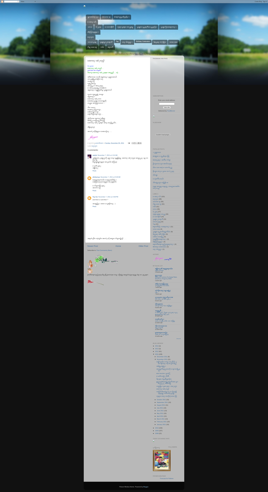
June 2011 (160, 410)
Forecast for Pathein (166, 478)
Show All (179, 338)
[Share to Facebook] (139, 143)
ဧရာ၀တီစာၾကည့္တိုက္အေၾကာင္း (163, 244)
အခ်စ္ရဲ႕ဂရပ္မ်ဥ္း (161, 366)
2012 (157, 351)
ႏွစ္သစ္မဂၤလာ (157, 152)
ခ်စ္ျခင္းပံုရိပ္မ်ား (160, 42)
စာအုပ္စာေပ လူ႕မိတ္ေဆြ (161, 156)
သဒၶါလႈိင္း (159, 319)
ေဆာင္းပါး (91, 22)
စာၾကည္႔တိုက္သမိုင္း (121, 17)
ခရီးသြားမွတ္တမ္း (93, 32)
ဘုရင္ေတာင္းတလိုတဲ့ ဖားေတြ (166, 396)
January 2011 (161, 424)
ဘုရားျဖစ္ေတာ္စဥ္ (159, 214)
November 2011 (162, 359)
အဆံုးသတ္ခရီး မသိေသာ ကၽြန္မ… (165, 321)
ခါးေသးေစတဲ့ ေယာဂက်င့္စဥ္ (162, 167)
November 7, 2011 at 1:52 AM (107, 155)
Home (118, 246)
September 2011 (162, 402)
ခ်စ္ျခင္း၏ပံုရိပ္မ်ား (159, 234)
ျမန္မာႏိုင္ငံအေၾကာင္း (168, 27)
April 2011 (160, 416)
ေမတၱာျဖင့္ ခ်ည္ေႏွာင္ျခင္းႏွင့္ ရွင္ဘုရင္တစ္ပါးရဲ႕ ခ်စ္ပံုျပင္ (166, 313)
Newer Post (92, 246)
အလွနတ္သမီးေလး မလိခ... (162, 285)
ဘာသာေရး (106, 17)
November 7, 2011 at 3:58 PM (108, 197)
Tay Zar (95, 197)
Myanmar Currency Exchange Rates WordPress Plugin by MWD (166, 278)
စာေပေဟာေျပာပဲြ (163, 373)
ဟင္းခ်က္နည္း (127, 42)
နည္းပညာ (158, 275)
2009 (157, 430)
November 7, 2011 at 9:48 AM (110, 177)
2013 (157, 348)
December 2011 (162, 356)
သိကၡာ (155, 175)
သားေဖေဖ (173, 42)
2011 (157, 354)
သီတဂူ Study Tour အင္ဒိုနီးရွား (163, 306)
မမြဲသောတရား (159, 270)
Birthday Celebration (143, 41)
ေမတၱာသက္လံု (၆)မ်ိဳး (162, 376)
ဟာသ (90, 27)
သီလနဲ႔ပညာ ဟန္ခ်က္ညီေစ (160, 182)
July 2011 (160, 408)
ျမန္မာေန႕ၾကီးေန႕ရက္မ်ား (147, 27)
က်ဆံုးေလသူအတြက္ (162, 334)
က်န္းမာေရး (92, 47)
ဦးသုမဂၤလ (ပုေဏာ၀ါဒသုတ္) (162, 164)
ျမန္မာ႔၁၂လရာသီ (106, 42)
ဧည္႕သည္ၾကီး (159, 327)
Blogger (145, 487)
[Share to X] (137, 143)
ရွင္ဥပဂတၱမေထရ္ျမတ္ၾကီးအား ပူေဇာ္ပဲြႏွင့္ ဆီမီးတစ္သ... (167, 382)
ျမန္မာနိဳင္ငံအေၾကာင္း (160, 239)
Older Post (143, 246)
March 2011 (161, 419)
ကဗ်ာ (102, 47)
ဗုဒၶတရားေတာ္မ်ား (161, 332)
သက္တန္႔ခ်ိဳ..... (159, 311)
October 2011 (161, 399)
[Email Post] (128, 143)
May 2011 (160, 413)
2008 (157, 433)
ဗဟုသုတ (90, 37)
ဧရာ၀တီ (110, 47)
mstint (95, 155)
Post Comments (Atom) (104, 250)
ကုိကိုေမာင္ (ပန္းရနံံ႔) (163, 290)
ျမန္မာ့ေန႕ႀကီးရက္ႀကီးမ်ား (161, 231)
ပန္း (156, 292)
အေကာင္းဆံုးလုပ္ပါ (162, 389)
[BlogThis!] (135, 143)
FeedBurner (171, 111)
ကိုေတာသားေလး (161, 326)
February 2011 (162, 421)
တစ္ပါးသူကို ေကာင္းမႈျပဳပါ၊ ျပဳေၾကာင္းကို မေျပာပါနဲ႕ (166, 362)
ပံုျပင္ (98, 27)
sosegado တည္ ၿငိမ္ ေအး (164, 297)
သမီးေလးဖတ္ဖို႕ (158, 237)
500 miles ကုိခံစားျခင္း (163, 299)
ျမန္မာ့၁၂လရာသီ (158, 219)
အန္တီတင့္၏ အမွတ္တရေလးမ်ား (164, 268)
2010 (157, 428)
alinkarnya (96, 177)
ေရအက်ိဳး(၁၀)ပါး (158, 179)
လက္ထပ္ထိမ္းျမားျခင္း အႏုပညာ (166, 386)
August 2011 (161, 405)
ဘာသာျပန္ (92, 42)
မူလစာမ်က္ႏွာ (93, 17)
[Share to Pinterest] (141, 143)
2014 (157, 346)
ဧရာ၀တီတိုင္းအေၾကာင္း (161, 226)
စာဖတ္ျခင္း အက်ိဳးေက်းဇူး (162, 160)
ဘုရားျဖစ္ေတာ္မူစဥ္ (125, 27)
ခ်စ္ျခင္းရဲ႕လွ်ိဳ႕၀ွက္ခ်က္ (163, 379)
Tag (117, 41)
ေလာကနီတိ (109, 27)
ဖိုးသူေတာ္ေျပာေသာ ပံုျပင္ (163, 171)
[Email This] (133, 143)
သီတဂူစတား (159, 304)
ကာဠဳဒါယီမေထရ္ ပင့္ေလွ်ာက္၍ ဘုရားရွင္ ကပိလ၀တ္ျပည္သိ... (166, 392)
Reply (94, 171)
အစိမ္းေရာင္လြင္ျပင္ (161, 284)
